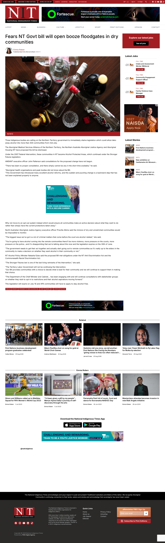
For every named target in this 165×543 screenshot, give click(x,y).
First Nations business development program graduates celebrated (20, 349)
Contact (103, 516)
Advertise (64, 1)
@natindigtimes (27, 449)
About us (86, 514)
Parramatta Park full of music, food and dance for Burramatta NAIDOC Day (100, 399)
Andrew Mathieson (50, 354)
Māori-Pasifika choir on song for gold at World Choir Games (61, 349)
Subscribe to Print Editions (27, 1)
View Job (140, 69)
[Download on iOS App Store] (72, 425)
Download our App (46, 1)
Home (85, 512)
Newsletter (73, 1)
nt (52, 289)
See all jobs (141, 43)
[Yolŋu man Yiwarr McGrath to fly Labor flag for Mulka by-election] (141, 334)
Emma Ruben (18, 50)
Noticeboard (82, 1)
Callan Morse (9, 354)
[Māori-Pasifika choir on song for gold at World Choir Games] (63, 334)
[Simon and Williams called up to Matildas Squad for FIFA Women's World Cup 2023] (24, 384)
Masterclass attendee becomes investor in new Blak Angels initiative (140, 399)
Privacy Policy (105, 512)
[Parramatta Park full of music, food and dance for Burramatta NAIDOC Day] (102, 384)
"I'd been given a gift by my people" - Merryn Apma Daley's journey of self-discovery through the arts (60, 400)
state (56, 289)
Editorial (86, 518)
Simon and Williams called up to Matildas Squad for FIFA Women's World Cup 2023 (23, 399)
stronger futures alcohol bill (29, 289)
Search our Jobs (8, 1)
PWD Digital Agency (28, 535)
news (10, 134)
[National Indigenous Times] (22, 14)
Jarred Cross (87, 356)
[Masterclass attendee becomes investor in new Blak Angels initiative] (141, 384)
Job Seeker (87, 516)
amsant (14, 289)
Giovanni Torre (127, 354)
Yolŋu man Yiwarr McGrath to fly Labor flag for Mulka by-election (140, 349)
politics (62, 289)
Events (57, 1)
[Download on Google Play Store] (92, 425)
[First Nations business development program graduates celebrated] (24, 334)
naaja (8, 289)
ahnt (42, 289)
